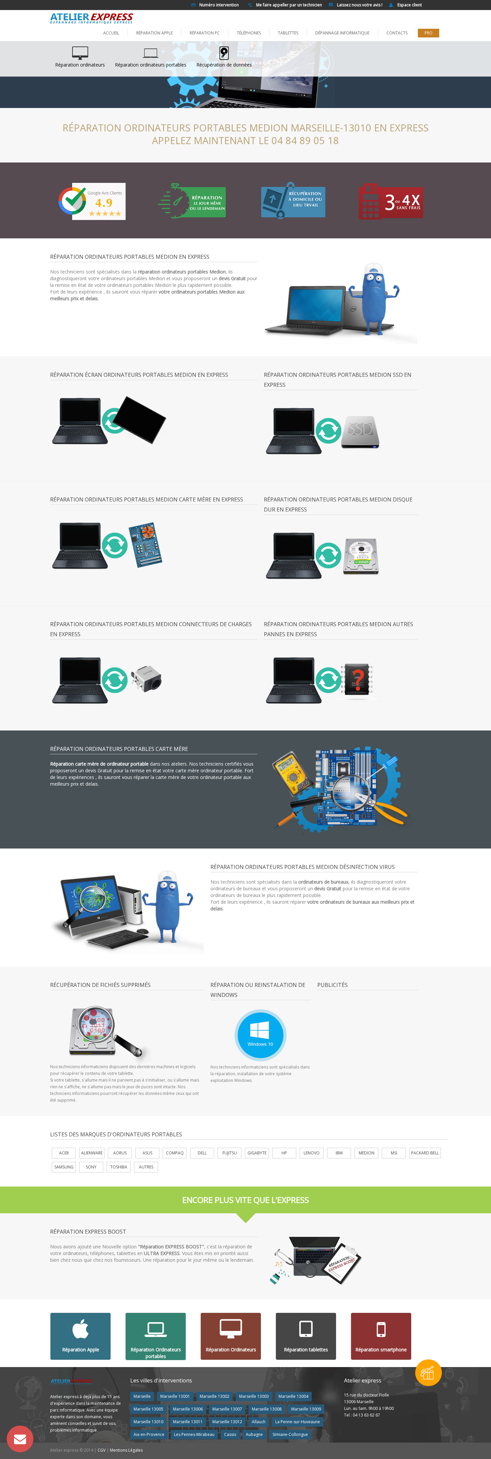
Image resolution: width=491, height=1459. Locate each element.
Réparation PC (205, 33)
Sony (91, 1167)
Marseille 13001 (175, 1396)
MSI (394, 1153)
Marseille (142, 1396)
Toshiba (118, 1167)
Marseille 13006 (188, 1409)
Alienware (92, 1153)
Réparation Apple (154, 33)
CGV (102, 1450)
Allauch (259, 1422)
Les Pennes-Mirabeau (194, 1434)
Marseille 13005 (148, 1409)
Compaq (175, 1153)
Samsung (63, 1167)
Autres (146, 1167)
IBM (339, 1153)
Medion (366, 1153)
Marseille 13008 (267, 1409)
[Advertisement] (373, 1043)
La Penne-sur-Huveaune (297, 1422)
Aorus (120, 1153)
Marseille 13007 (227, 1409)
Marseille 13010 (148, 1422)
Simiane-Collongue (290, 1434)
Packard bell (425, 1153)
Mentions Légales (126, 1450)
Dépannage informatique (342, 33)
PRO (429, 33)
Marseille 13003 (254, 1396)
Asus (147, 1153)
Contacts (396, 33)
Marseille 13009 (306, 1409)
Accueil (111, 33)
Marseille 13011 (188, 1422)
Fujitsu (229, 1153)
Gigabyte (257, 1153)
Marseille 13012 (227, 1422)
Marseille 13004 (293, 1396)
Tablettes (288, 33)
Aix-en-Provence (149, 1434)
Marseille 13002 (214, 1396)
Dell (202, 1153)
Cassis (230, 1434)
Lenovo (312, 1153)
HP (284, 1153)
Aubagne (254, 1434)
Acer (64, 1153)
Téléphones (249, 33)
